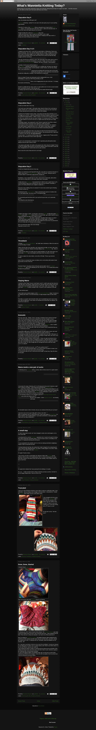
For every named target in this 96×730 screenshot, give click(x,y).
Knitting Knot (68, 356)
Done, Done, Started (26, 564)
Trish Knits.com (69, 387)
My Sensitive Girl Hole (70, 392)
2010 (66, 153)
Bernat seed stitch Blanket (43, 293)
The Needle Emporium (32, 173)
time (71, 378)
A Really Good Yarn (70, 239)
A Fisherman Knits (69, 282)
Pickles (66, 333)
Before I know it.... (69, 415)
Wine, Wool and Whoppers (69, 430)
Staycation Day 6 (24, 17)
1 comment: (41, 305)
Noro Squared (70, 34)
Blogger (55, 727)
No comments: (42, 43)
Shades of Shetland (70, 472)
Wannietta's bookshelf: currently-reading (71, 87)
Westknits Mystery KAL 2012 (70, 186)
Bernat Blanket (53, 414)
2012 (66, 149)
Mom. (66, 388)
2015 (66, 143)
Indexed (67, 255)
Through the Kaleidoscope (68, 447)
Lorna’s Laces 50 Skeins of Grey (26, 62)
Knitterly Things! (69, 351)
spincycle (31, 422)
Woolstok (32, 27)
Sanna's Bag (68, 315)
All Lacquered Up (69, 362)
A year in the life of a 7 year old (73, 395)
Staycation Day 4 (24, 103)
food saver (48, 324)
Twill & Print (27, 217)
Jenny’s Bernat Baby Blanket (28, 243)
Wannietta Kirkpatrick (70, 23)
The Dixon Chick (69, 403)
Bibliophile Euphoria (69, 290)
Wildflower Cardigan (68, 229)
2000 (66, 165)
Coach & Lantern (30, 191)
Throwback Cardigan (31, 637)
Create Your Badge (66, 78)
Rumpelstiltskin (68, 283)
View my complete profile (69, 25)
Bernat (23, 307)
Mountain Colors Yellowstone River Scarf (70, 197)
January (68, 134)
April (67, 102)
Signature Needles (48, 397)
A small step (23, 430)
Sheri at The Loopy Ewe (71, 294)
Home (38, 701)
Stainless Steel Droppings (68, 288)
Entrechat (50, 455)
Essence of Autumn (49, 632)
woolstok (26, 253)
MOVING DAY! (68, 442)
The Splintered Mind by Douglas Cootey (71, 268)
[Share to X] (53, 43)
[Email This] (50, 43)
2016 (66, 141)
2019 (66, 100)
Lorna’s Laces (25, 95)
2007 (66, 159)
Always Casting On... (70, 300)
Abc (65, 277)
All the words (67, 317)
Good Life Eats (68, 261)
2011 (66, 151)
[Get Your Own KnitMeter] (70, 177)
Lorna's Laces (68, 340)
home (66, 458)
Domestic (22, 315)
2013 (66, 147)
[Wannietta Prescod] (64, 77)
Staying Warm (23, 281)
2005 (66, 163)
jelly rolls (28, 695)
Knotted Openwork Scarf (70, 42)
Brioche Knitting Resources (71, 311)
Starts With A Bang (69, 321)
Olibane (45, 213)
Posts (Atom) (41, 705)
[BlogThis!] (52, 43)
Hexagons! (67, 250)
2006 (66, 161)
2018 (66, 137)
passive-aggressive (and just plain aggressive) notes (70, 370)
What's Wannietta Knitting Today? (41, 5)
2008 (66, 157)
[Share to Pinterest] (56, 43)
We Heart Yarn (68, 376)
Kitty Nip (66, 357)
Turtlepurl (25, 287)
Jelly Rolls (28, 567)
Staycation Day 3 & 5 (26, 49)
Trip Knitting (73, 240)
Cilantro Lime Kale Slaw (70, 263)
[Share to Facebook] (55, 43)
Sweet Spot (35, 32)
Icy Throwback (47, 248)
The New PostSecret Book (72, 422)
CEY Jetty (65, 231)
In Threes (29, 215)
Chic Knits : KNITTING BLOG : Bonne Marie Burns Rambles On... (70, 463)
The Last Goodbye (69, 322)
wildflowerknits (69, 466)
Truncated (22, 488)
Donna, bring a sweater (70, 372)
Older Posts (55, 701)
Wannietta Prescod (66, 74)
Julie (25, 267)
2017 (66, 139)
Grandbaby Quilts (68, 329)
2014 (66, 145)
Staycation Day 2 (24, 166)
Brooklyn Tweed (69, 310)
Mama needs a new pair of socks (30, 367)
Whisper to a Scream (69, 352)
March (67, 104)
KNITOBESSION (69, 413)
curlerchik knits (69, 441)
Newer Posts (21, 701)
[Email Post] (48, 43)
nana (29, 95)
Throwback (20, 22)
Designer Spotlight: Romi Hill (71, 295)
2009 (66, 155)
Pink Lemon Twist (69, 249)
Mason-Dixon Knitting (70, 469)
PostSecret (67, 419)
